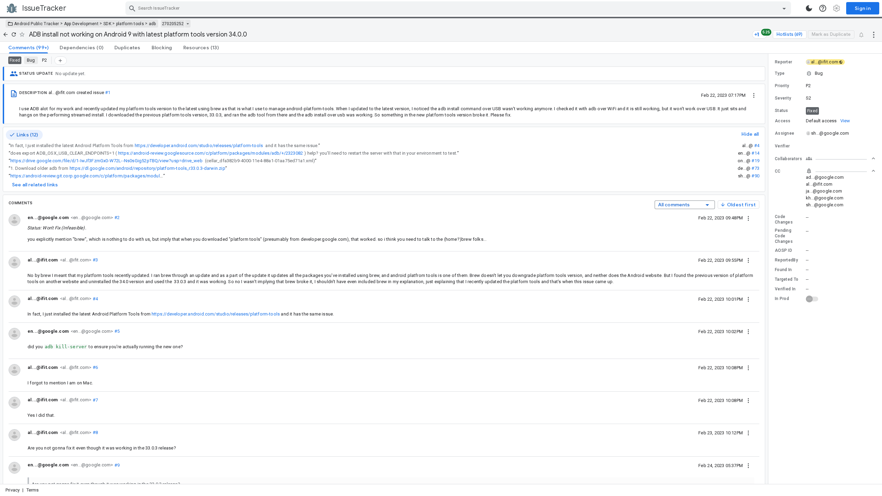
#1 (107, 92)
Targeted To (786, 279)
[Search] (132, 8)
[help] (823, 8)
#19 (755, 160)
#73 (755, 168)
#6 (95, 367)
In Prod (782, 298)
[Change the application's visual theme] (809, 8)
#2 (116, 217)
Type (779, 73)
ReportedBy (786, 260)
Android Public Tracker (36, 23)
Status (781, 110)
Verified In (785, 289)
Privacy (13, 490)
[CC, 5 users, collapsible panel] (840, 171)
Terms (33, 490)
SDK (107, 23)
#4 (756, 145)
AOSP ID (783, 250)
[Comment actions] (748, 217)
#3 (95, 259)
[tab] (28, 47)
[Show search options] (784, 8)
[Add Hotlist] (60, 60)
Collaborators (788, 158)
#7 (95, 399)
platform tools (130, 23)
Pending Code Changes (784, 236)
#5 (116, 331)
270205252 (173, 23)
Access (783, 120)
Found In (783, 269)
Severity (783, 98)
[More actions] (873, 34)
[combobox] (459, 8)
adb (152, 23)
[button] (825, 73)
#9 (116, 464)
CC (778, 171)
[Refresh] (14, 34)
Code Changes (784, 219)
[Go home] (5, 34)
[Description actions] (753, 95)
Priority (782, 85)
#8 (95, 432)
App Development (81, 23)
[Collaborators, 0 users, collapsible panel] (840, 158)
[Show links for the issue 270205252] (188, 24)
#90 (755, 175)
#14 (755, 153)
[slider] (769, 269)
